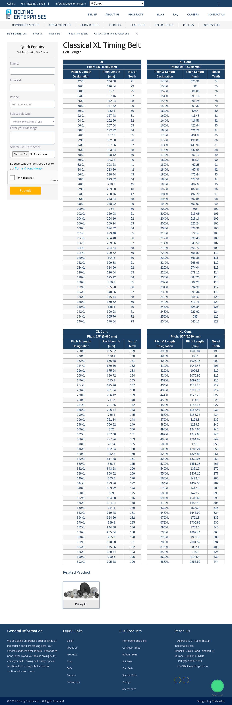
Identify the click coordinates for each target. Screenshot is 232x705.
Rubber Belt (55, 33)
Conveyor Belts (60, 25)
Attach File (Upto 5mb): (25, 147)
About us (112, 14)
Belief (92, 14)
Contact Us (216, 14)
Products (136, 14)
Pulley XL (81, 604)
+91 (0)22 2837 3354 (32, 3)
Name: (14, 64)
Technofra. (218, 701)
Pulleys (188, 25)
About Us (72, 647)
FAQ (175, 14)
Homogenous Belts (25, 25)
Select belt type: (20, 114)
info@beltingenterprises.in (71, 3)
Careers (193, 14)
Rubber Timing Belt (78, 33)
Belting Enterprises (16, 33)
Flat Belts (138, 25)
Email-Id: (15, 80)
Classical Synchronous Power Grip (111, 33)
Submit (25, 190)
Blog (160, 14)
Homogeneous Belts (134, 640)
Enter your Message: (24, 128)
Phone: (14, 97)
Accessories (212, 25)
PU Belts (115, 25)
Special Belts (164, 25)
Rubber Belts (90, 25)
